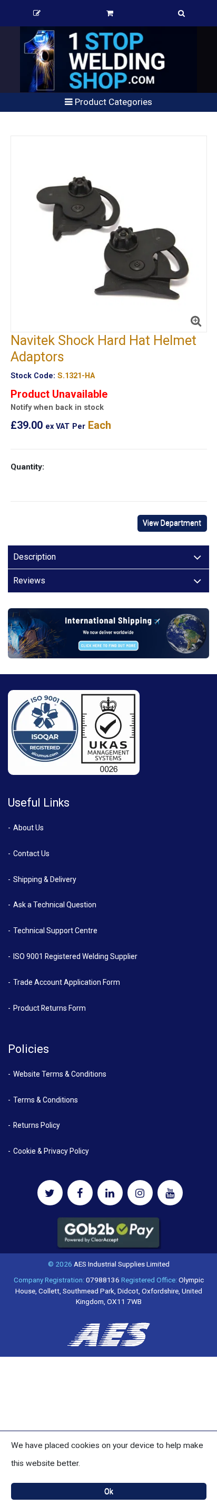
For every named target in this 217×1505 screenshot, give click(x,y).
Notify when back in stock (57, 407)
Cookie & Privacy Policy (51, 1151)
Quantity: (27, 467)
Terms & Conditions (45, 1100)
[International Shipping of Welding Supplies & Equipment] (108, 632)
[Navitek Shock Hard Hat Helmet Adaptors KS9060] (108, 234)
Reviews (29, 581)
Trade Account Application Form (66, 982)
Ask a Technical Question (54, 904)
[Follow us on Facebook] (80, 1192)
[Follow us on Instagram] (140, 1192)
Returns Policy (36, 1125)
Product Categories (112, 102)
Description (34, 557)
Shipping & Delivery (44, 879)
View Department (172, 523)
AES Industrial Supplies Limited (122, 1264)
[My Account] (37, 13)
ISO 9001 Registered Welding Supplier (75, 956)
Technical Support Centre (55, 930)
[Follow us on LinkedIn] (110, 1192)
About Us (28, 827)
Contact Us (31, 853)
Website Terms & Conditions (59, 1074)
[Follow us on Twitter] (50, 1192)
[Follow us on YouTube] (170, 1192)
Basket (109, 13)
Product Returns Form (49, 1008)
